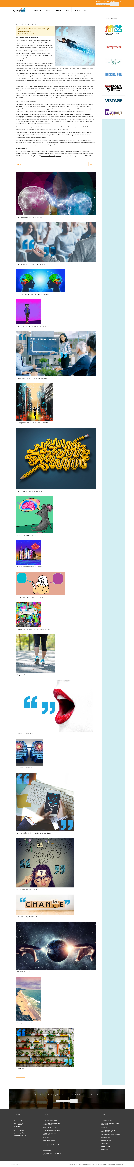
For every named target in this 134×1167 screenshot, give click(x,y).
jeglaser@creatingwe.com (73, 156)
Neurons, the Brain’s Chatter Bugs (27, 535)
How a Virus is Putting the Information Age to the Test (33, 629)
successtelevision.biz (24, 31)
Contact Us (77, 10)
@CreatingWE (21, 1130)
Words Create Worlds (23, 972)
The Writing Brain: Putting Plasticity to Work (30, 491)
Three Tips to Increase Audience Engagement (31, 264)
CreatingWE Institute (23, 1135)
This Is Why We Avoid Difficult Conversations (30, 217)
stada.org (45, 29)
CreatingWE (21, 1132)
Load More (20, 1075)
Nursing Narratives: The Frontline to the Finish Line (32, 423)
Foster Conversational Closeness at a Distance (31, 597)
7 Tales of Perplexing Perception (27, 889)
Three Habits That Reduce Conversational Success (32, 378)
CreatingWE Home (16, 1164)
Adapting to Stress (22, 675)
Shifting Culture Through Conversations (112, 33)
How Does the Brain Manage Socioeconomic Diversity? (33, 294)
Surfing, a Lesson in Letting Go (26, 1023)
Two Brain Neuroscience (24, 768)
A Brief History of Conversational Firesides (29, 567)
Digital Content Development (115, 1164)
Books (67, 10)
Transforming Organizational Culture (28, 917)
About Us (37, 10)
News (58, 10)
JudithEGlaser (22, 1133)
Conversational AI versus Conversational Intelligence (33, 326)
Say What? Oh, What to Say (25, 733)
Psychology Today (35, 29)
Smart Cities (20, 1069)
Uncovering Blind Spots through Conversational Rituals (34, 833)
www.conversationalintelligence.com (51, 156)
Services (48, 10)
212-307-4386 (87, 156)
